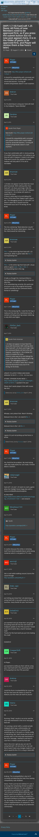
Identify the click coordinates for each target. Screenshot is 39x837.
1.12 (34, 17)
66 (19, 816)
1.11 (30, 17)
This (5, 251)
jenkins (27, 13)
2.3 (13, 15)
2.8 (26, 15)
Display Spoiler (12, 260)
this (29, 254)
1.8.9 (17, 17)
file (27, 417)
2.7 (23, 15)
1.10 (26, 17)
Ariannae (20, 442)
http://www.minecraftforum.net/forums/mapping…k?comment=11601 (19, 498)
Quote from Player (14, 128)
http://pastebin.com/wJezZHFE (16, 525)
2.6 (19, 15)
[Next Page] (29, 816)
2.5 (16, 15)
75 (26, 816)
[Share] (34, 53)
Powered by (19, 834)
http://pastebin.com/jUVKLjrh (14, 578)
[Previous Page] (9, 816)
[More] (34, 68)
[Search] (26, 2)
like (20, 267)
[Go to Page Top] (36, 834)
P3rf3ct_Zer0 (20, 393)
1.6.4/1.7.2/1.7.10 (8, 17)
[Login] (31, 2)
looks (15, 267)
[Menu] (36, 2)
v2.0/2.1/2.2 (6, 15)
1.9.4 (21, 17)
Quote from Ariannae (15, 339)
